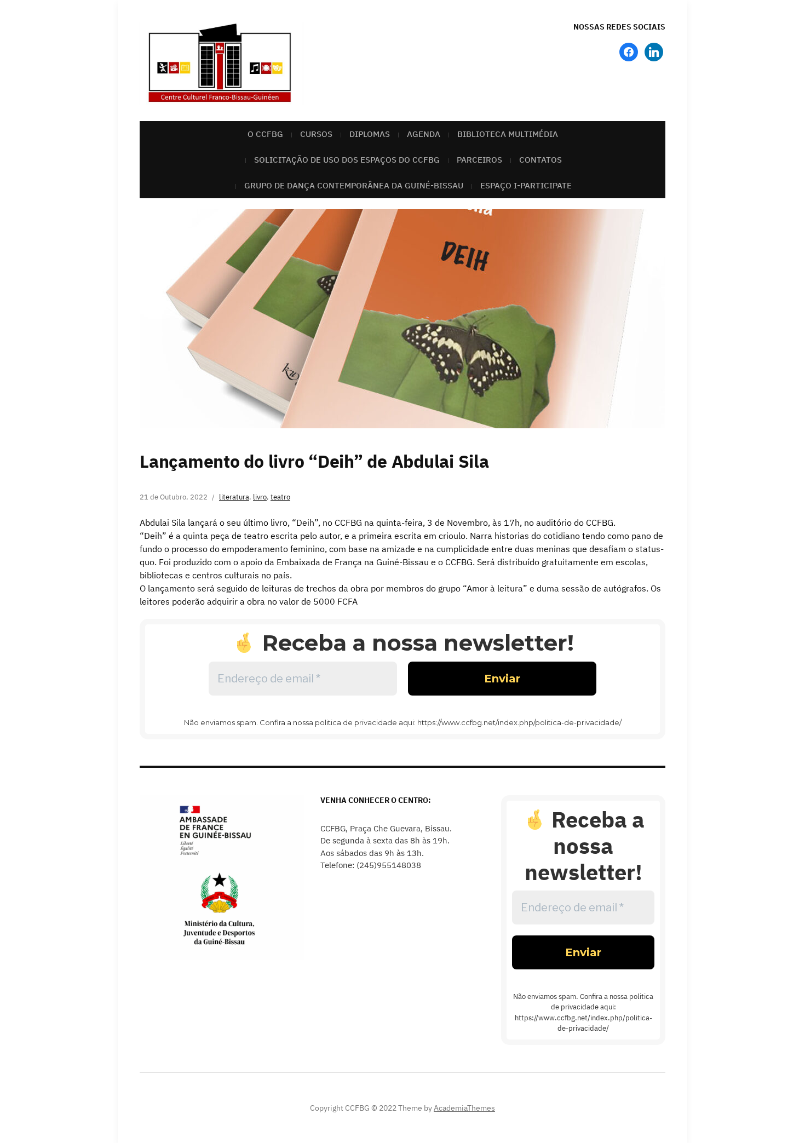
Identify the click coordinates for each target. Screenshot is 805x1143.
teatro (280, 497)
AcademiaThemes (464, 1108)
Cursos (316, 134)
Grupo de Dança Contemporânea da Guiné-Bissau (353, 185)
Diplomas (369, 134)
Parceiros (479, 159)
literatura (234, 497)
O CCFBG (265, 134)
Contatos (540, 159)
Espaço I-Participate (526, 185)
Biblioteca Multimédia (507, 134)
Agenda (423, 134)
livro (260, 497)
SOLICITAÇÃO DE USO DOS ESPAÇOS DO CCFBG (347, 159)
